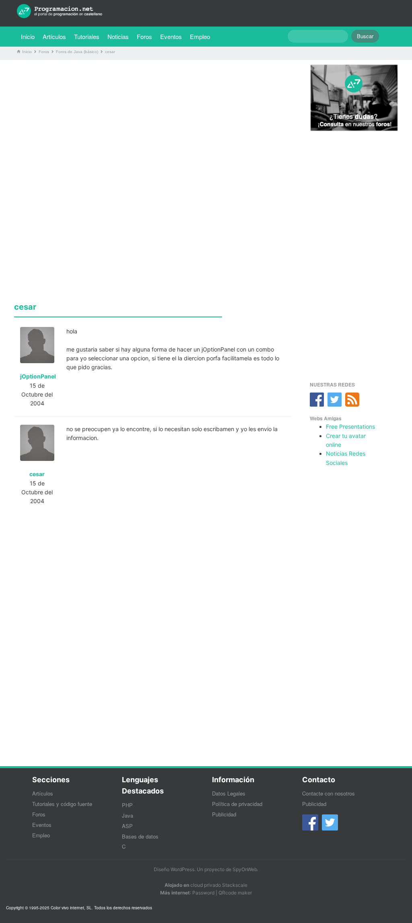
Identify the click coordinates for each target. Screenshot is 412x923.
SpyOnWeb (245, 869)
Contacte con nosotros (328, 793)
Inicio (28, 36)
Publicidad (224, 814)
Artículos (54, 36)
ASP (127, 826)
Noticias (118, 36)
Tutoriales (88, 36)
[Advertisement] (153, 122)
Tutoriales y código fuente (62, 804)
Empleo (200, 36)
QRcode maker (235, 893)
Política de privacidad (237, 804)
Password (203, 893)
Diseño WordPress (174, 869)
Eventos (171, 36)
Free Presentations (350, 426)
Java (127, 815)
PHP (127, 805)
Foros (144, 36)
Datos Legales (228, 793)
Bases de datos (140, 836)
